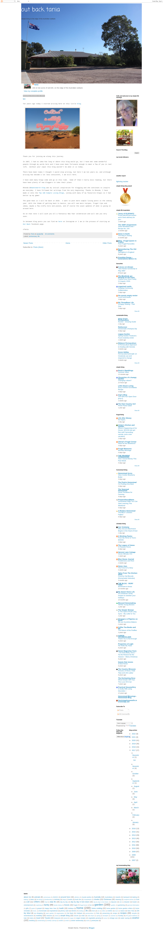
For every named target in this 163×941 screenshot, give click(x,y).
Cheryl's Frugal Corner (127, 442)
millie (103, 911)
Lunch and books (124, 297)
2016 (134, 828)
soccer (76, 915)
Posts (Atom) (38, 247)
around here (65, 897)
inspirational (53, 911)
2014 (134, 835)
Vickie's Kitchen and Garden (126, 425)
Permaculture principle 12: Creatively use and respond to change (127, 356)
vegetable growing (94, 918)
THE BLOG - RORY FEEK (125, 584)
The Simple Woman (126, 610)
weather (135, 918)
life (39, 236)
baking (134, 897)
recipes (123, 913)
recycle (134, 913)
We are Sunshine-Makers (127, 622)
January (135, 822)
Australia (97, 897)
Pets (97, 913)
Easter (134, 902)
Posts (121, 710)
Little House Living (125, 386)
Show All (136, 311)
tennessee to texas (125, 586)
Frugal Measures (125, 449)
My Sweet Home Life (126, 592)
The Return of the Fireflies (127, 630)
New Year (131, 911)
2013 (134, 838)
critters (37, 902)
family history (58, 905)
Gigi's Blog (122, 395)
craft (28, 902)
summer (113, 915)
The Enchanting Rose (126, 678)
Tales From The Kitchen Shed (127, 573)
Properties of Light (125, 644)
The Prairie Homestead (127, 482)
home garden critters (125, 908)
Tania (36, 85)
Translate (132, 726)
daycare (114, 902)
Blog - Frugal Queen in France (127, 241)
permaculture (89, 913)
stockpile (105, 915)
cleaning (118, 899)
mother (109, 911)
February (135, 815)
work (87, 920)
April (135, 802)
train (25, 918)
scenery (39, 915)
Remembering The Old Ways (127, 249)
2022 (134, 734)
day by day (64, 902)
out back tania (40, 9)
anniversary (33, 236)
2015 (134, 832)
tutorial (65, 918)
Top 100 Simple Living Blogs (51, 193)
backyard (126, 897)
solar (83, 915)
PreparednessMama (126, 500)
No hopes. (122, 420)
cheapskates (88, 899)
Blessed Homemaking (127, 603)
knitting (81, 911)
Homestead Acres (125, 473)
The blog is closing (125, 235)
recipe (115, 913)
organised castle (125, 286)
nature (122, 911)
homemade (43, 911)
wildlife (61, 920)
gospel (39, 908)
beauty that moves (125, 662)
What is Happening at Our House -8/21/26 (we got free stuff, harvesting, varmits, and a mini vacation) (127, 432)
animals (37, 897)
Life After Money (124, 418)
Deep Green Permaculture (123, 319)
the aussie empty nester (128, 295)
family (46, 905)
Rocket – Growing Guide (127, 322)
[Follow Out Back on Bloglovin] (123, 737)
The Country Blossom (127, 669)
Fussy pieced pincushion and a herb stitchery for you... (127, 217)
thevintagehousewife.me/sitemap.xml (127, 701)
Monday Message (124, 450)
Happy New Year (50, 908)
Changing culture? (125, 380)
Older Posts (107, 243)
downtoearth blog (37, 188)
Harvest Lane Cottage (126, 552)
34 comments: (50, 234)
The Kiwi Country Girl (127, 404)
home (79, 907)
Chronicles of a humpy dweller (127, 378)
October (135, 774)
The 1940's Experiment (127, 225)
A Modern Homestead (126, 511)
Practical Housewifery (127, 687)
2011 (134, 845)
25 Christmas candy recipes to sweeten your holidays (126, 596)
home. (35, 911)
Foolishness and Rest (126, 561)
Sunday (120, 915)
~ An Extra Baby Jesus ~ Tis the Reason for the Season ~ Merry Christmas (128, 655)
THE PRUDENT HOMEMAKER (124, 456)
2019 (134, 744)
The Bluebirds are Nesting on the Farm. (126, 276)
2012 (134, 842)
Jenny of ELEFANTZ (126, 214)
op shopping (38, 913)
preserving (106, 913)
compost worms (128, 899)
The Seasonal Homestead (123, 490)
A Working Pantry (125, 536)
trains (31, 918)
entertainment (28, 905)
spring (98, 915)
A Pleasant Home (124, 547)
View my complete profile (33, 91)
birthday (57, 899)
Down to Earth (124, 234)
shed (56, 915)
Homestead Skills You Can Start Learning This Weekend (128, 503)
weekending (41, 920)
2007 (134, 860)
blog (79, 104)
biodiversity (48, 899)
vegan (72, 918)
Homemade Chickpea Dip (127, 329)
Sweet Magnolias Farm (127, 651)
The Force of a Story (125, 568)
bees (32, 899)
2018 (134, 747)
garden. (113, 905)
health (61, 908)
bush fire (78, 899)
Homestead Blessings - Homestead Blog (127, 697)
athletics (76, 897)
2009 (134, 852)
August (136, 786)
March (136, 808)
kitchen (73, 911)
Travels (47, 918)
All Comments (124, 714)
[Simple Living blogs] (125, 206)
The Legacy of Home (126, 545)
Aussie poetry (86, 897)
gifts (27, 908)
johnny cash (64, 911)
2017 (134, 750)
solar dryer (91, 915)
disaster (127, 902)
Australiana (108, 897)
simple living (65, 915)
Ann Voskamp (123, 527)
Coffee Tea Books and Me (127, 628)
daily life (53, 902)
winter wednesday (77, 920)
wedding (32, 920)
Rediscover (122, 327)
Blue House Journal (126, 559)
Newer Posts (28, 243)
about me (27, 897)
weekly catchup (51, 920)
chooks (96, 899)
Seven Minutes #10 (125, 554)
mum (116, 911)
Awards (117, 897)
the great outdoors (131, 915)
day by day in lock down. (101, 902)
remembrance (28, 915)
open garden (50, 913)
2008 (134, 855)
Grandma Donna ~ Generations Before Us (127, 258)
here (60, 221)
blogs (64, 899)
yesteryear (94, 920)
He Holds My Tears (125, 646)
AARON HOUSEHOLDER (124, 636)
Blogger (91, 928)
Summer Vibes (123, 372)
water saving (125, 918)
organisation (60, 913)
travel (38, 918)
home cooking (97, 908)
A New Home (123, 664)
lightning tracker (122, 181)
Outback (79, 913)
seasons (49, 915)
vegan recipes (81, 918)
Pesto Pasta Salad (125, 405)
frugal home (83, 905)
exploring (39, 905)
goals (33, 908)
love (93, 911)
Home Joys (122, 566)
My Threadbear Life (126, 302)
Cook (137, 899)
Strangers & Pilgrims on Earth (128, 619)
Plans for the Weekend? (127, 443)
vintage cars (114, 918)
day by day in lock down (80, 902)
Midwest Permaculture (127, 343)
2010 (134, 848)
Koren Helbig (123, 352)
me (98, 911)
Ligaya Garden (124, 334)
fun (91, 905)
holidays (71, 908)
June (136, 792)
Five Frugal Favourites (126, 244)
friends (66, 905)
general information (133, 905)
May (135, 797)
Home (68, 243)
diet (121, 902)
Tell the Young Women (126, 605)
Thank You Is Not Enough (127, 639)
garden (98, 904)
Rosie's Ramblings (125, 370)
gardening (121, 905)
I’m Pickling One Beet (126, 484)
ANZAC (55, 897)
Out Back (26, 224)
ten (24, 99)
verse (105, 918)
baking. (26, 899)
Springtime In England (126, 252)
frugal (75, 905)
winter (67, 920)
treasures (57, 918)
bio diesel (40, 899)
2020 (134, 740)
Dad (46, 902)
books (70, 899)
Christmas (107, 899)
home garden (110, 908)
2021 (134, 737)
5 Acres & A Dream (125, 267)
